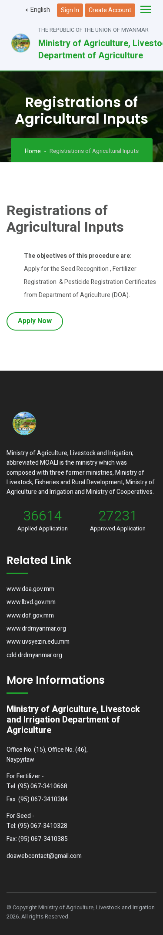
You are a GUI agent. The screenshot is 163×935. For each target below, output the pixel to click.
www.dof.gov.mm (30, 615)
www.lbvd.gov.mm (31, 602)
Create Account (110, 10)
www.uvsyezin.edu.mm (38, 641)
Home (33, 151)
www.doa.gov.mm (30, 589)
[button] (38, 10)
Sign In (70, 10)
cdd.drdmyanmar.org (34, 655)
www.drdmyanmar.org (36, 628)
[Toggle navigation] (145, 10)
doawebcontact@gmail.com (44, 856)
